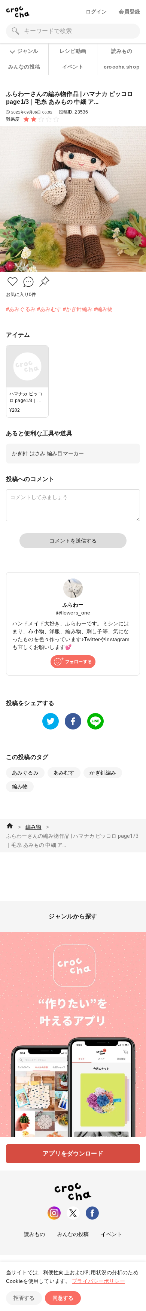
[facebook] (73, 721)
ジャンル (27, 51)
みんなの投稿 (24, 67)
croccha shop (122, 67)
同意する (62, 1298)
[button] (12, 281)
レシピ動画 (73, 51)
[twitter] (50, 721)
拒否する (23, 1298)
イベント (72, 67)
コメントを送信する (73, 541)
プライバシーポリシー (98, 1281)
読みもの (122, 51)
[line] (95, 721)
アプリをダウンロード (73, 1153)
